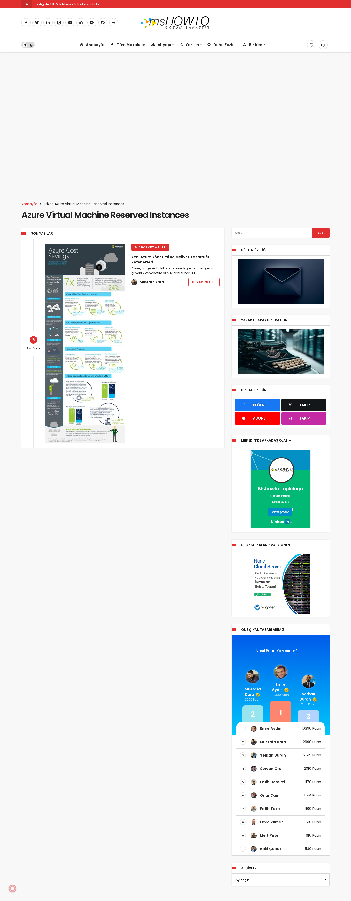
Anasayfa (95, 44)
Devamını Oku (204, 282)
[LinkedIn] (48, 22)
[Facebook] (26, 22)
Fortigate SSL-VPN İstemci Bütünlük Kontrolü (67, 4)
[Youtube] (69, 22)
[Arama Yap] (311, 44)
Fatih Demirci (272, 782)
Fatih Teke (270, 808)
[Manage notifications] (12, 888)
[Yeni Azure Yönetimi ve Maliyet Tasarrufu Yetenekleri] (85, 343)
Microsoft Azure (150, 247)
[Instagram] (59, 22)
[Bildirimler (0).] (323, 44)
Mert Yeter (270, 835)
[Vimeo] (113, 22)
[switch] (28, 45)
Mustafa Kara (152, 282)
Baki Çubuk (271, 848)
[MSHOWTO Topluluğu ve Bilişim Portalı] (175, 22)
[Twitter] (37, 22)
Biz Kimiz (257, 44)
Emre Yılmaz (271, 822)
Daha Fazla (224, 44)
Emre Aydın (278, 687)
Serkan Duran (307, 696)
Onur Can (269, 795)
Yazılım (192, 44)
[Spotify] (91, 22)
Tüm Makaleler (131, 44)
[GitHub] (102, 22)
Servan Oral (271, 768)
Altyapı (164, 44)
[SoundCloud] (80, 22)
